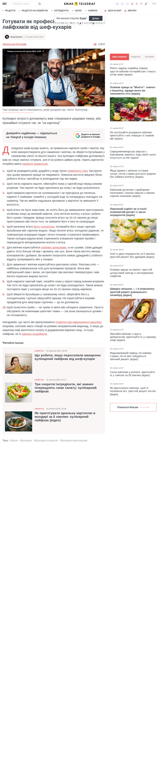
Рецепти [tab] (135, 57)
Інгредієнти (61, 10)
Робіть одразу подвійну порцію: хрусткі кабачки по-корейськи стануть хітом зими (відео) (133, 71)
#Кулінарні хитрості (46, 440)
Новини (92, 10)
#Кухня (14, 440)
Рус (154, 3)
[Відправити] (39, 3)
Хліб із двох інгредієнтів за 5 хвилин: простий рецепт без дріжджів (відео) (132, 255)
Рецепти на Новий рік (35, 10)
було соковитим (44, 226)
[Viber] (122, 4)
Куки (83, 18)
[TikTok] (145, 3)
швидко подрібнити (34, 334)
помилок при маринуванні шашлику (78, 322)
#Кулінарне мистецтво (73, 440)
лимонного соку (78, 170)
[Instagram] (141, 3)
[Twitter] (137, 4)
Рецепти (10, 10)
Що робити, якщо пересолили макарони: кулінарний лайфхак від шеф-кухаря (68, 357)
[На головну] (79, 3)
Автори (132, 10)
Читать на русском (14, 44)
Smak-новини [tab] (119, 57)
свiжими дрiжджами (53, 247)
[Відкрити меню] (4, 3)
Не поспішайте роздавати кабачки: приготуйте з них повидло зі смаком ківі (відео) (132, 135)
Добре (95, 18)
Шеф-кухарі (114, 10)
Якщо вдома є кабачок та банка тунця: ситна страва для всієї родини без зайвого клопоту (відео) (133, 173)
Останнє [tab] (149, 57)
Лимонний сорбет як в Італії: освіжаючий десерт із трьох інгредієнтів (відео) (128, 212)
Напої (78, 10)
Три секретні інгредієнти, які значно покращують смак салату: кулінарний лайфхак (66, 387)
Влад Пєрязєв (16, 37)
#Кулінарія (26, 440)
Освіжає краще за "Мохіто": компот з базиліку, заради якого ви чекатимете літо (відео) (132, 90)
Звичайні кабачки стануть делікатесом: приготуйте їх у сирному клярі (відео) (133, 337)
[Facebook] (117, 3)
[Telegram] (127, 3)
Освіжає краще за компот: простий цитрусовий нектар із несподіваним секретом (131, 273)
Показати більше (127, 407)
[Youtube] (132, 3)
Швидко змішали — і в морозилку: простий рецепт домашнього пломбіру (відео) (132, 292)
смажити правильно (35, 163)
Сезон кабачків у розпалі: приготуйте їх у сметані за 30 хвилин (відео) (132, 374)
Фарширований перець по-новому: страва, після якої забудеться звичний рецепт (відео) (131, 356)
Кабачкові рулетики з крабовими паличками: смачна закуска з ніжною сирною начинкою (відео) (132, 193)
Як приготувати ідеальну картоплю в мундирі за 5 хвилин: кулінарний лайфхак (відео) (65, 416)
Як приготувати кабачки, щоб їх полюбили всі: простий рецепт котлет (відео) (133, 391)
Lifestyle (39, 351)
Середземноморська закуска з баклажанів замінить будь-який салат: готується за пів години (133, 154)
